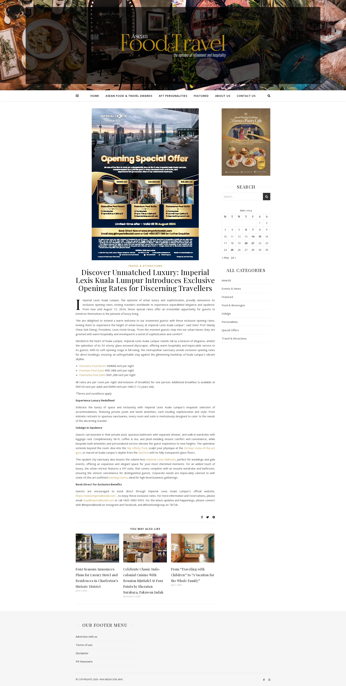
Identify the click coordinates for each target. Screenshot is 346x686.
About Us (222, 96)
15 (259, 236)
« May (225, 257)
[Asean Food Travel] (173, 44)
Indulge (226, 313)
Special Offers (230, 330)
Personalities (230, 322)
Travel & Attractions (145, 265)
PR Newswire (84, 661)
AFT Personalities (173, 96)
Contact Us (246, 96)
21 (252, 243)
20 (246, 243)
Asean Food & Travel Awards (129, 96)
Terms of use (84, 645)
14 (252, 236)
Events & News (231, 288)
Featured (201, 96)
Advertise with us (86, 636)
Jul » (233, 257)
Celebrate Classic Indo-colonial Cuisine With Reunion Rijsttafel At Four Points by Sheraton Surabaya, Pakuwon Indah (143, 580)
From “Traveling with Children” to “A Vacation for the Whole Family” (192, 575)
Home (94, 96)
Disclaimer (82, 653)
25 (232, 249)
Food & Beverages (233, 305)
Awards (226, 280)
